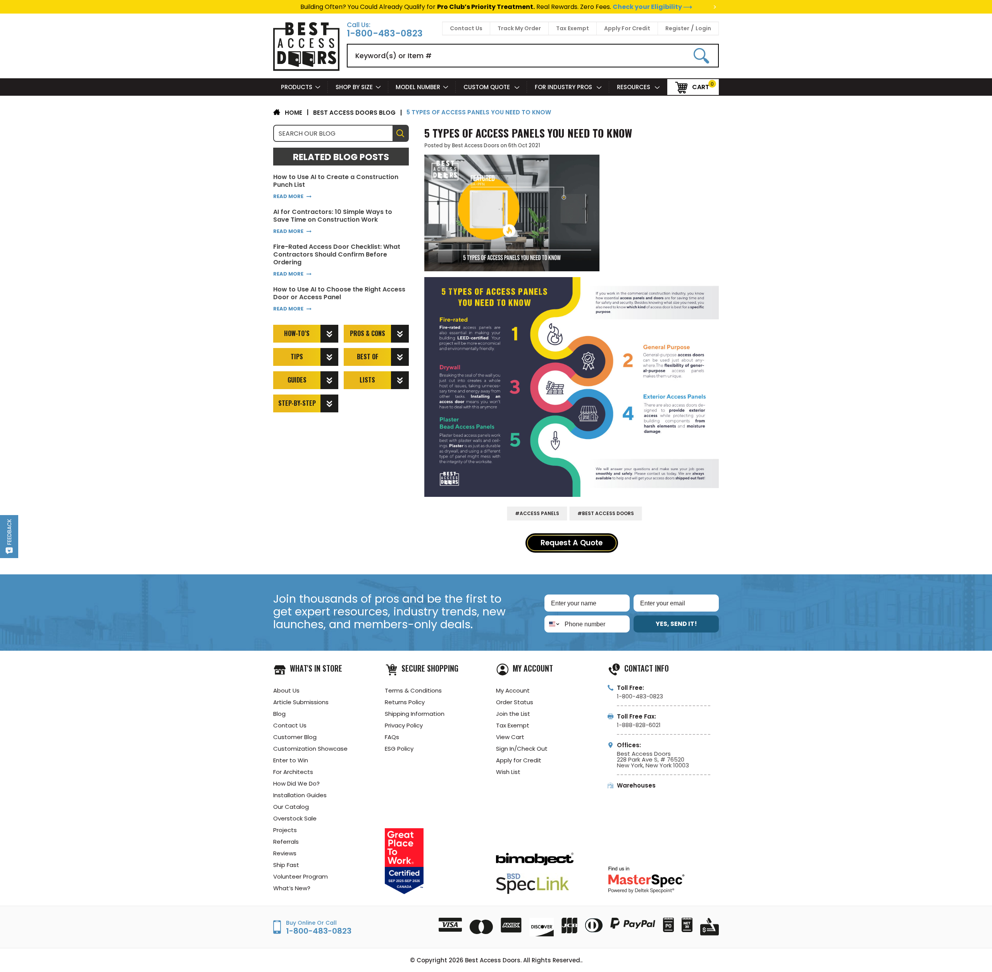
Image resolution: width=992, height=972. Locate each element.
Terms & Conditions (413, 690)
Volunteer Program (300, 876)
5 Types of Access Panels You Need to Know (528, 133)
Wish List (508, 772)
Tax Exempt (572, 28)
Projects (285, 830)
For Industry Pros (564, 87)
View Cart (510, 737)
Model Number (418, 87)
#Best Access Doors (605, 513)
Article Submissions (301, 702)
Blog (279, 714)
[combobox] (553, 624)
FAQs (392, 737)
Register (677, 28)
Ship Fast (286, 865)
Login (703, 28)
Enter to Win (290, 760)
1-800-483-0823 (385, 33)
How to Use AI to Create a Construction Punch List (335, 181)
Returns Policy (405, 702)
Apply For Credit (627, 28)
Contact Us (466, 28)
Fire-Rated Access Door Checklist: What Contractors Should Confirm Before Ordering (336, 254)
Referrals (286, 842)
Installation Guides (300, 795)
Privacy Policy (404, 725)
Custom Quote (487, 87)
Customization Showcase (310, 749)
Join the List (513, 714)
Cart (700, 86)
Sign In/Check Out (522, 749)
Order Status (514, 702)
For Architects (293, 772)
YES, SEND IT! (676, 623)
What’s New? (291, 888)
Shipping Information (414, 714)
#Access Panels (537, 513)
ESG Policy (399, 749)
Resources (634, 87)
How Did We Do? (296, 783)
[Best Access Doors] (306, 69)
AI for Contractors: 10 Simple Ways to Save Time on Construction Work (332, 216)
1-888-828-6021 (639, 725)
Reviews (284, 853)
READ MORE (288, 196)
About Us (286, 690)
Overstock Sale (295, 818)
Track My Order (519, 28)
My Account (513, 690)
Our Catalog (291, 807)
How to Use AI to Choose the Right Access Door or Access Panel (339, 293)
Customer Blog (295, 737)
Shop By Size (354, 87)
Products (296, 87)
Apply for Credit (518, 760)
